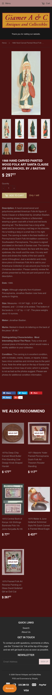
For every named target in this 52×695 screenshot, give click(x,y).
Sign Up (44, 661)
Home (4, 42)
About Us (26, 631)
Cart (47, 3)
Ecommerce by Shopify (29, 678)
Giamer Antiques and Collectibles (28, 674)
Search (26, 627)
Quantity (5, 183)
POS (14, 678)
